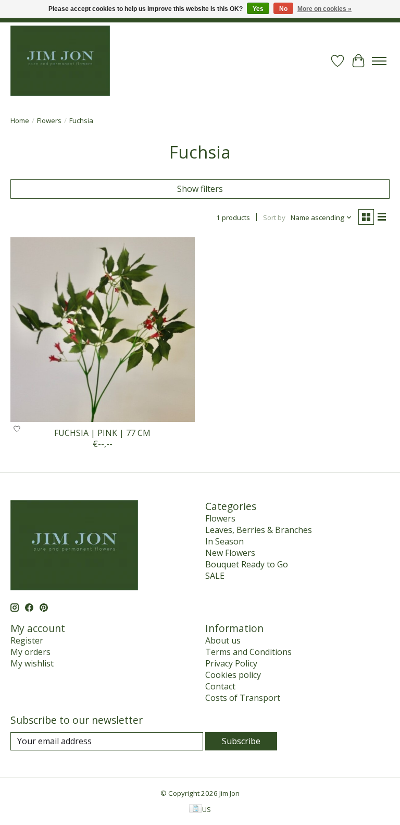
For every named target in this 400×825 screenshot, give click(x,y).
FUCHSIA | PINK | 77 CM (102, 433)
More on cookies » (324, 9)
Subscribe (241, 741)
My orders (30, 652)
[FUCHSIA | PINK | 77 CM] (102, 329)
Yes (258, 9)
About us (223, 640)
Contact (220, 686)
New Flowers (230, 553)
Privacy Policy (231, 663)
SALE (214, 575)
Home (19, 120)
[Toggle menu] (379, 61)
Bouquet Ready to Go (246, 564)
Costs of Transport (242, 697)
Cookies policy (233, 675)
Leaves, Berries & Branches (258, 530)
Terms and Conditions (248, 652)
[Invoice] (195, 809)
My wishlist (32, 663)
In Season (224, 541)
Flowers (49, 120)
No (283, 9)
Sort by (274, 217)
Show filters (200, 189)
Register (26, 640)
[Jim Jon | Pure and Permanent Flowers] (60, 61)
